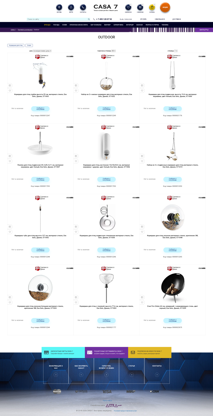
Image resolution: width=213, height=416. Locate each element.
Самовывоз (160, 19)
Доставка (176, 19)
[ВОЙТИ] (71, 7)
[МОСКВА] (59, 7)
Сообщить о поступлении (40, 108)
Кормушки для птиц (16, 45)
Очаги (29, 45)
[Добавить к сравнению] (9, 85)
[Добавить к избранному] (9, 90)
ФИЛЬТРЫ (204, 30)
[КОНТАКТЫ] (83, 7)
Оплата (143, 19)
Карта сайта (107, 400)
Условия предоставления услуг (125, 411)
